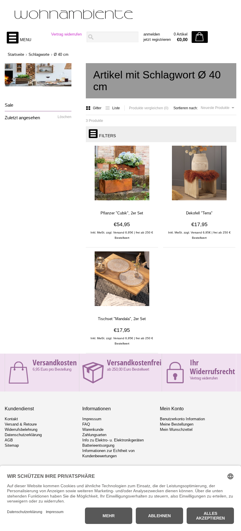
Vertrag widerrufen (66, 34)
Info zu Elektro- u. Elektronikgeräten (113, 440)
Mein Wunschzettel (176, 429)
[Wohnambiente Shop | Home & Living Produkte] (120, 15)
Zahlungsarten (94, 435)
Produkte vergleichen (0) (148, 108)
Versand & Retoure (21, 424)
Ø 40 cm (61, 54)
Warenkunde (92, 429)
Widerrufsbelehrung (21, 429)
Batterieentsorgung (98, 445)
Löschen (64, 117)
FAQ (86, 424)
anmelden (151, 34)
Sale (9, 104)
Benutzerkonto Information (182, 419)
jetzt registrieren (157, 39)
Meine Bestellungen (176, 424)
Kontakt (11, 419)
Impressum (91, 419)
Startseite (16, 54)
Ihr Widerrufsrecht (212, 367)
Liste (116, 108)
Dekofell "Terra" (199, 213)
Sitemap (12, 445)
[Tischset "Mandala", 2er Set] (122, 308)
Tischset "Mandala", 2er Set (122, 319)
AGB (9, 440)
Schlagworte (39, 54)
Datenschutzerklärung (23, 435)
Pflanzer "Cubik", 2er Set (122, 213)
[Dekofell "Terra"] (199, 202)
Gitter (97, 108)
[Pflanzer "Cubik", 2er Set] (122, 202)
